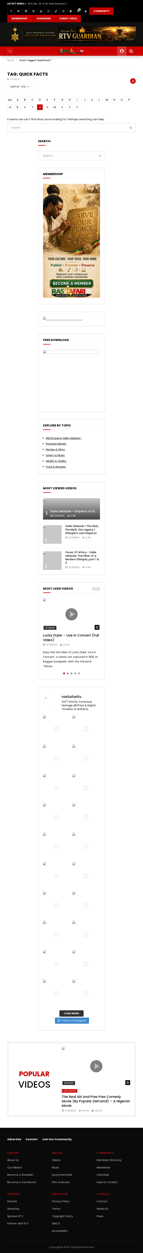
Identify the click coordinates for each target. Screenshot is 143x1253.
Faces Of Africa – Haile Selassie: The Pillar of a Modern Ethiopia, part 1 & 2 (82, 557)
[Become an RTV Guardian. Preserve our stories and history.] (71, 34)
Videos (56, 1160)
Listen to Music (55, 455)
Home (10, 60)
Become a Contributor (21, 1182)
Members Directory (109, 1160)
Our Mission (14, 1167)
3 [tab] (71, 673)
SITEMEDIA (59, 515)
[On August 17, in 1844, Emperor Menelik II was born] (57, 876)
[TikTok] (55, 11)
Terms (56, 1209)
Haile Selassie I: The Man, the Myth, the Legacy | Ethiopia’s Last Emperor (82, 529)
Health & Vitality (56, 461)
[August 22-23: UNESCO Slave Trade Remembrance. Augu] (57, 846)
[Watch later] (63, 11)
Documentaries (62, 1175)
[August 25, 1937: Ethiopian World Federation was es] (86, 788)
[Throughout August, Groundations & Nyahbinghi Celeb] (86, 846)
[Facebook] (11, 11)
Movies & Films (55, 449)
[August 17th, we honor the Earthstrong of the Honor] (86, 876)
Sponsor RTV (15, 1216)
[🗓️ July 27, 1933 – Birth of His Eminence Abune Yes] (86, 964)
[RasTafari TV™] (71, 51)
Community (101, 11)
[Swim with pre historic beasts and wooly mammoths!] (57, 817)
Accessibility (60, 1231)
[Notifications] (70, 11)
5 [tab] (79, 673)
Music (55, 1167)
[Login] (85, 11)
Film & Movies (69, 1090)
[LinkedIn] (26, 11)
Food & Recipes (56, 467)
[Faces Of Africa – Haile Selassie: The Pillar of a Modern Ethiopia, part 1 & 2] (52, 560)
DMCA (56, 1223)
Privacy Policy (60, 1201)
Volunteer (103, 1175)
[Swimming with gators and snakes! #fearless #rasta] (86, 817)
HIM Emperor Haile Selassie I (63, 438)
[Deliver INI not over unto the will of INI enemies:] (86, 905)
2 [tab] (68, 673)
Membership (19, 18)
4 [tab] (75, 673)
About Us (13, 1160)
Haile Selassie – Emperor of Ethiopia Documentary (88, 511)
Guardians (43, 18)
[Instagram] (48, 11)
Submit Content (107, 1182)
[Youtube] (41, 11)
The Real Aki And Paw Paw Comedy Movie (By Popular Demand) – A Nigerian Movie (96, 1101)
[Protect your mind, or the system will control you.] (57, 729)
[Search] (131, 51)
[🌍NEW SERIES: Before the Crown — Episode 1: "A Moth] (86, 993)
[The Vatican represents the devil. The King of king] (57, 758)
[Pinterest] (33, 11)
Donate (12, 1201)
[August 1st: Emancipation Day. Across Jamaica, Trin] (86, 934)
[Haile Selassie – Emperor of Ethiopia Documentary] (71, 509)
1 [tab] (64, 673)
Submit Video (68, 18)
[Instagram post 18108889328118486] (57, 934)
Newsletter (103, 1167)
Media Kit (102, 1209)
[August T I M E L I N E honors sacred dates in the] (57, 964)
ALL (10, 100)
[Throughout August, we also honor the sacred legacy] (57, 905)
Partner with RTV (17, 1223)
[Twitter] (18, 11)
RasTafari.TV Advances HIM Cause (47, 3)
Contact (32, 1139)
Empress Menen (56, 444)
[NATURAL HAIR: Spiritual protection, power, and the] (86, 758)
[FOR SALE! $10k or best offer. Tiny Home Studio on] (57, 788)
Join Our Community (57, 1139)
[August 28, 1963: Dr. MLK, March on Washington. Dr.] (86, 729)
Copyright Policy (62, 1216)
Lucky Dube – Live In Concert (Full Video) (71, 637)
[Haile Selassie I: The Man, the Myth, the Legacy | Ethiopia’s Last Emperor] (52, 534)
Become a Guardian (20, 1175)
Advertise (14, 1139)
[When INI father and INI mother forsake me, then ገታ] (57, 993)
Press (100, 1216)
